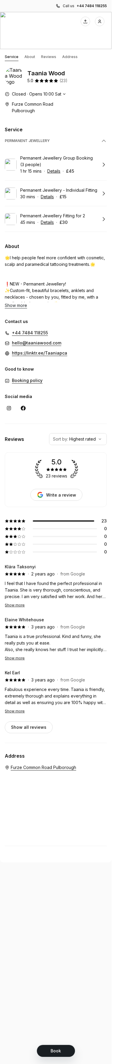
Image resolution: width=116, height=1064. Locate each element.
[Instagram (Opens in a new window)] (9, 408)
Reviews (48, 56)
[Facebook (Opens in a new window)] (23, 408)
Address (70, 56)
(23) (63, 80)
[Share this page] (85, 21)
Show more (15, 605)
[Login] (99, 21)
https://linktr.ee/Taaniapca (39, 352)
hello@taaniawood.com (36, 342)
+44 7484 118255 (92, 6)
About (29, 56)
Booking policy (27, 380)
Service (11, 56)
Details (53, 171)
